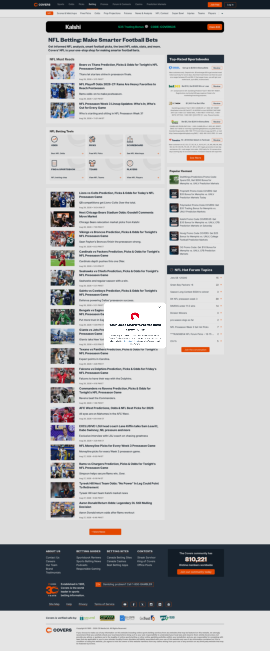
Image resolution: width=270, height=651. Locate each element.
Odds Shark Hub (130, 341)
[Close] (159, 308)
